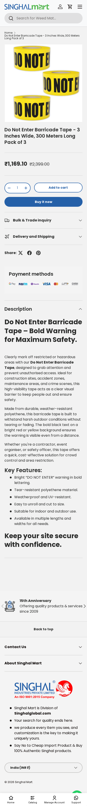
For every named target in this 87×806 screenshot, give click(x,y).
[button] (70, 7)
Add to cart (58, 187)
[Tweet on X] (20, 252)
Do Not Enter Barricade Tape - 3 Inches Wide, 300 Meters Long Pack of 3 (42, 37)
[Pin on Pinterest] (38, 252)
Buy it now (43, 202)
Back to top (43, 629)
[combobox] (43, 18)
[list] (43, 83)
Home (8, 32)
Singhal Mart (23, 782)
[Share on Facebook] (29, 252)
